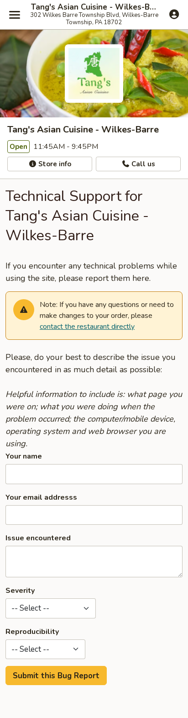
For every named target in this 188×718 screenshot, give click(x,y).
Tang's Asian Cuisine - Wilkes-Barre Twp (94, 7)
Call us (142, 164)
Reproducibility (32, 632)
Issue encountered (38, 538)
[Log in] (174, 14)
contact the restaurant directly (87, 327)
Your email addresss (41, 497)
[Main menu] (14, 14)
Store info (54, 164)
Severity (20, 591)
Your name (23, 456)
